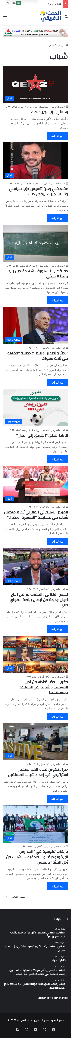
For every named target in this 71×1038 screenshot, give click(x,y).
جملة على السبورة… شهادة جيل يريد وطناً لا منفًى (38, 273)
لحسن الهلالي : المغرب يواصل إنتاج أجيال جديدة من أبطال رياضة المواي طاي (39, 600)
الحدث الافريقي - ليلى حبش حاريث (48, 183)
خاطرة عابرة (54, 3)
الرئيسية (61, 45)
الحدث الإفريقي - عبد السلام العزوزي (47, 106)
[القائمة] (5, 17)
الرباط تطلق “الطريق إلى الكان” (42, 435)
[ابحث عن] (66, 17)
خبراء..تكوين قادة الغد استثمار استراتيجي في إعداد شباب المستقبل (38, 772)
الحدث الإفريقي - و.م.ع (54, 846)
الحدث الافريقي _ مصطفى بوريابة (49, 430)
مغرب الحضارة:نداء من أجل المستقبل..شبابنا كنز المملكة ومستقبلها (43, 687)
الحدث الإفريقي (58, 348)
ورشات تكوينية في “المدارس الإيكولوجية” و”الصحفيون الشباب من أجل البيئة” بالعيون (37, 857)
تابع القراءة (57, 135)
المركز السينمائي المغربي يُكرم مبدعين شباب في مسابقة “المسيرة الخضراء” (36, 515)
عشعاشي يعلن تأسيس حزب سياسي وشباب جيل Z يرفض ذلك (38, 191)
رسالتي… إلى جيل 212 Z (49, 111)
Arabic (11, 2)
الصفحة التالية (19, 896)
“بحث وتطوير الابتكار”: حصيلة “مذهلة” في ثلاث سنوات (37, 356)
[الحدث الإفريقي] (51, 16)
